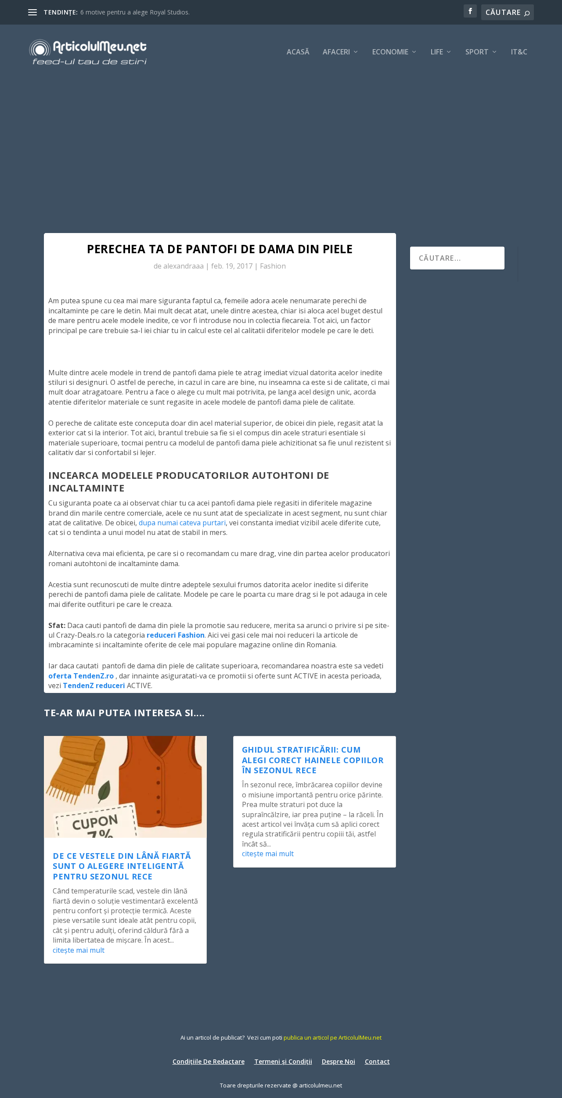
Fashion (273, 266)
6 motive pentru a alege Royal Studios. (135, 12)
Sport (477, 52)
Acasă (298, 52)
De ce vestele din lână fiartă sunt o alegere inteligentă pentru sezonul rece (122, 866)
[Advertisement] (281, 144)
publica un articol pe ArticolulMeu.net (333, 1037)
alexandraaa (183, 266)
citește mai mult (78, 950)
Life (437, 52)
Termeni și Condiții (283, 1061)
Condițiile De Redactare (209, 1061)
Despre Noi (338, 1061)
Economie (390, 52)
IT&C (519, 52)
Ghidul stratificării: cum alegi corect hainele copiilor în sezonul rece (313, 759)
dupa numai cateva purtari (182, 522)
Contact (377, 1061)
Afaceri (336, 52)
